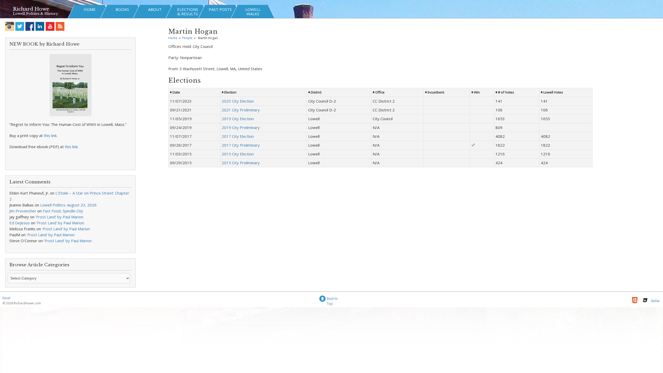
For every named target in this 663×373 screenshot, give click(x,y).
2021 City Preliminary (241, 109)
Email (6, 298)
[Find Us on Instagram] (9, 26)
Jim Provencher (22, 210)
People (187, 38)
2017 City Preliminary (241, 145)
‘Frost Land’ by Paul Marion (59, 216)
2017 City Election (238, 136)
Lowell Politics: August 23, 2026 (68, 204)
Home (172, 38)
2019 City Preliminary (241, 127)
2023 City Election (238, 101)
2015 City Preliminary (241, 162)
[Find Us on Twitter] (19, 26)
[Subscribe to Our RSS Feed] (60, 26)
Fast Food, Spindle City (63, 210)
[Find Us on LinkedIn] (40, 26)
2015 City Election (238, 153)
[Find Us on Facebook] (29, 26)
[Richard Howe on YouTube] (50, 26)
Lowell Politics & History (35, 14)
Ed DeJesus (19, 222)
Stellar (655, 301)
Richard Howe (31, 9)
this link (50, 135)
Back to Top (332, 299)
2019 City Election (238, 118)
